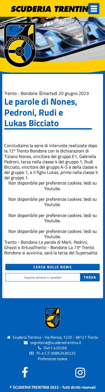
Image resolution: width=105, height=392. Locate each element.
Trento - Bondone (21, 93)
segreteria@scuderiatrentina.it (55, 342)
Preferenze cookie (52, 359)
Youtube (52, 188)
